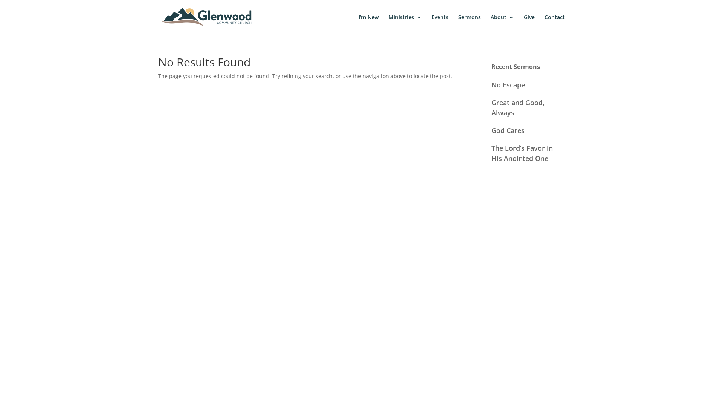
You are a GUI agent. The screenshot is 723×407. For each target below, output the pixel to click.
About (498, 18)
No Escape (508, 84)
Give (529, 18)
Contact (555, 18)
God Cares (508, 130)
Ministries (401, 18)
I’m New (368, 18)
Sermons (469, 18)
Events (440, 18)
